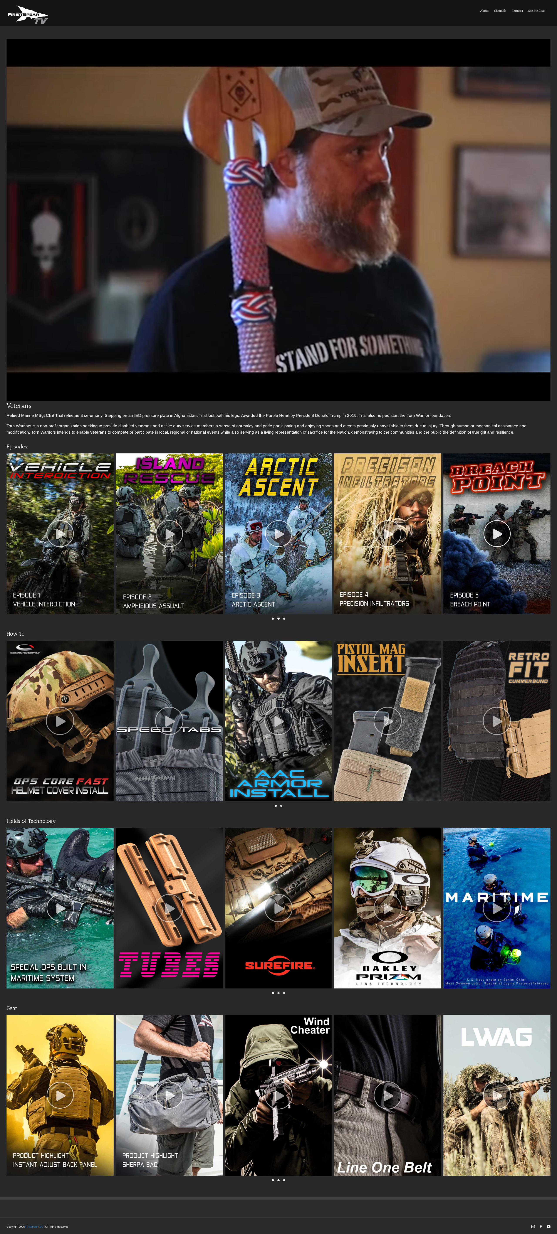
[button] (273, 619)
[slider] (273, 396)
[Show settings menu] (533, 396)
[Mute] (522, 396)
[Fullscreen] (544, 396)
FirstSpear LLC (34, 1226)
